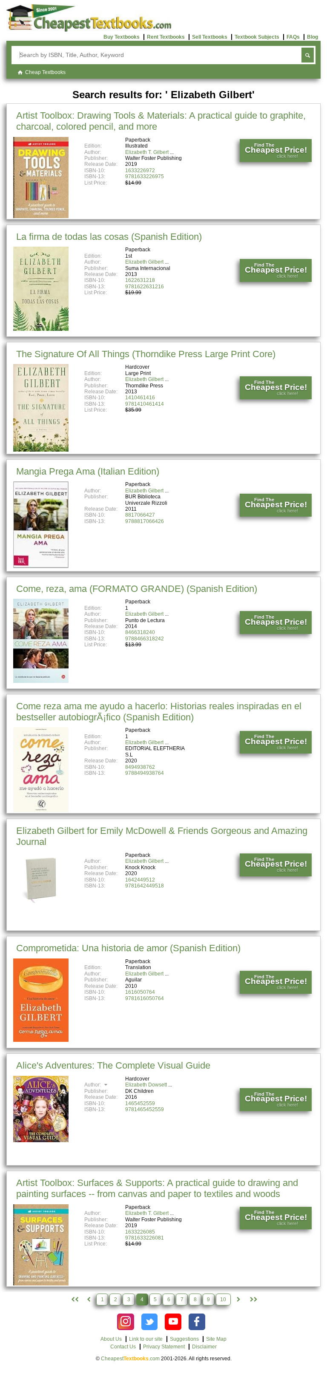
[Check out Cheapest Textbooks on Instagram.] (125, 1322)
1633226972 (140, 170)
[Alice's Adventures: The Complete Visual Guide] (41, 1140)
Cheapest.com (130, 1359)
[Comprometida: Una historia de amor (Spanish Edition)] (41, 1040)
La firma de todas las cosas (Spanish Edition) (109, 236)
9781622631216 (144, 287)
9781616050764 (144, 998)
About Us (111, 1339)
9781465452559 (144, 1109)
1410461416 (140, 398)
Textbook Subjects (257, 37)
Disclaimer (204, 1347)
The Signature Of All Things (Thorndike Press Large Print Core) (145, 354)
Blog (312, 37)
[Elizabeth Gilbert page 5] (238, 1299)
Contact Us (123, 1347)
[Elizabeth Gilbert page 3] (88, 1299)
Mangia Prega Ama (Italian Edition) (87, 471)
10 (223, 1299)
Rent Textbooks (166, 37)
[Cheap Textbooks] (88, 30)
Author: (93, 1085)
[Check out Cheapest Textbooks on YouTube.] (173, 1322)
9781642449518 (144, 886)
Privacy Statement (164, 1347)
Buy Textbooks (121, 37)
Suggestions (184, 1339)
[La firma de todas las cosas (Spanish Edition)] (41, 329)
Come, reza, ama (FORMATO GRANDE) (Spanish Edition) (136, 588)
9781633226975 (144, 176)
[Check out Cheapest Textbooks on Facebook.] (197, 1322)
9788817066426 (144, 521)
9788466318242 (144, 639)
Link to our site (146, 1339)
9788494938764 (144, 773)
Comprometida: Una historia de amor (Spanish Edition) (128, 948)
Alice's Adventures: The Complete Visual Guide (113, 1065)
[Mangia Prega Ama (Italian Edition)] (41, 566)
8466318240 (140, 632)
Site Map (216, 1339)
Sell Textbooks (209, 37)
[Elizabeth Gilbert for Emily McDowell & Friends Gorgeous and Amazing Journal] (41, 906)
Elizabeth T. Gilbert (147, 152)
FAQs (293, 37)
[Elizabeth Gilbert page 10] (253, 1299)
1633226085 (140, 1232)
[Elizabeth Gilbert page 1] (74, 1299)
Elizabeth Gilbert (144, 262)
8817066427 (140, 515)
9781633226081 (144, 1238)
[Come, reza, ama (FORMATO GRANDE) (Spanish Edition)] (41, 681)
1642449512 (140, 880)
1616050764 (140, 992)
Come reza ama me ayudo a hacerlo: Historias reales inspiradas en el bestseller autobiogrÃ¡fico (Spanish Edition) (158, 711)
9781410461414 (144, 404)
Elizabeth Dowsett (146, 1085)
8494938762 (140, 767)
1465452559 (140, 1103)
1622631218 (140, 280)
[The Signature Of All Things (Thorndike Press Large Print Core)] (41, 450)
